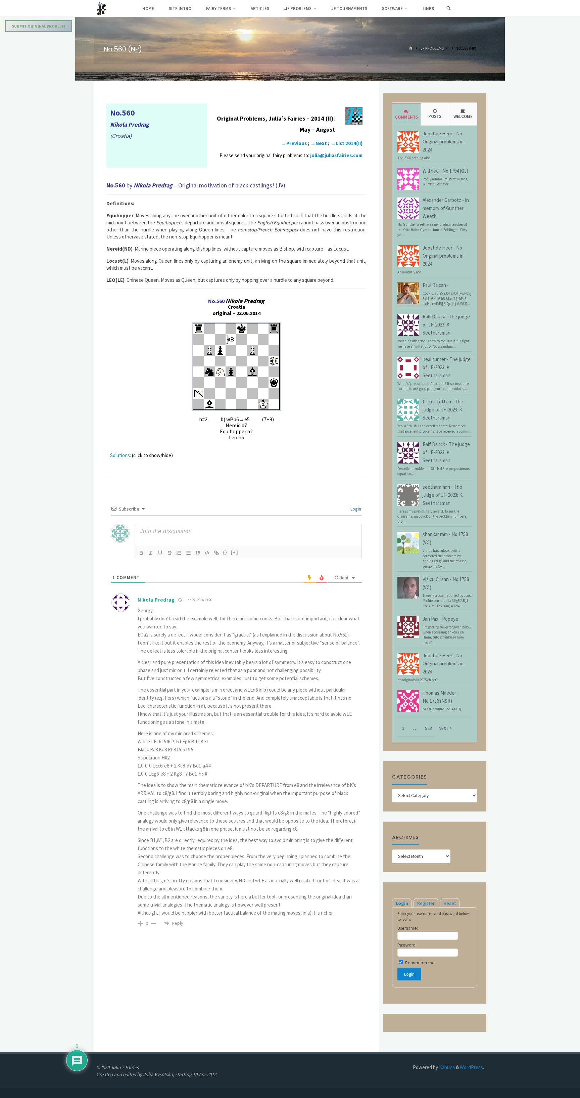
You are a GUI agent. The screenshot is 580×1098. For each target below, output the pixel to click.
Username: (407, 928)
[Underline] (160, 553)
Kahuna (446, 1067)
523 (428, 728)
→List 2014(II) (346, 143)
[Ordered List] (179, 553)
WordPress (471, 1067)
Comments (406, 117)
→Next (318, 143)
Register (426, 903)
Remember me (419, 963)
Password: (407, 945)
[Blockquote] (197, 553)
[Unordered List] (188, 553)
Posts (434, 116)
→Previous (294, 143)
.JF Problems (432, 48)
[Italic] (150, 553)
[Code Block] (207, 553)
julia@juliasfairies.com (336, 155)
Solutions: (120, 455)
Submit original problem (38, 26)
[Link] (216, 553)
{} (225, 552)
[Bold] (141, 553)
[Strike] (169, 553)
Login (355, 509)
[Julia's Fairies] (101, 8)
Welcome (463, 116)
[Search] (448, 8)
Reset (450, 903)
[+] (234, 552)
